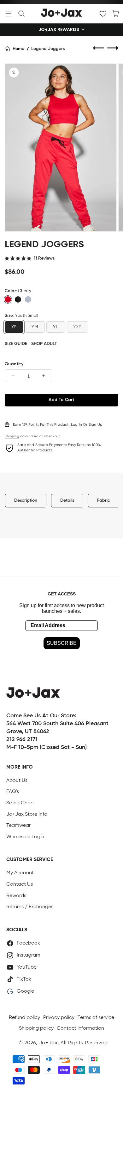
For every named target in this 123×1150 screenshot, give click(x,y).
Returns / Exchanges (29, 906)
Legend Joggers (48, 49)
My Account (20, 873)
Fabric (103, 500)
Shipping (12, 436)
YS (14, 327)
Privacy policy (58, 1017)
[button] (8, 13)
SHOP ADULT (44, 344)
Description (25, 500)
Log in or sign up (86, 425)
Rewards (16, 895)
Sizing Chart (20, 803)
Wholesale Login (25, 836)
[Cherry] (8, 299)
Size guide (16, 344)
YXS (77, 327)
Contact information (80, 1028)
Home (18, 49)
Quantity (14, 364)
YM (35, 327)
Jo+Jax (48, 1043)
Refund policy (24, 1017)
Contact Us (19, 884)
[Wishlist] (103, 13)
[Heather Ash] (28, 299)
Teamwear (18, 825)
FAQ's (12, 791)
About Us (16, 780)
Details (67, 500)
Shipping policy (36, 1028)
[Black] (18, 299)
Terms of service (96, 1017)
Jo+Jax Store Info (26, 814)
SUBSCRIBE (62, 643)
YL (55, 327)
